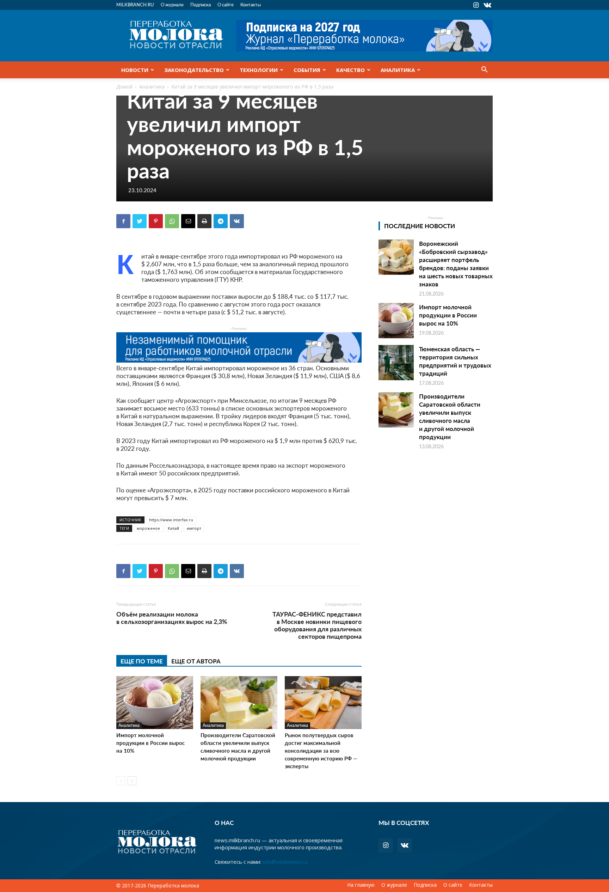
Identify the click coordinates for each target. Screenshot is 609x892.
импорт (194, 528)
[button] (484, 70)
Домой (124, 86)
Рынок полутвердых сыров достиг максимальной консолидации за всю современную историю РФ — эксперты (321, 750)
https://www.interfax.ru (171, 519)
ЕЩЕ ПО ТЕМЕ (142, 661)
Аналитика (398, 69)
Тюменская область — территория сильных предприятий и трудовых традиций (455, 361)
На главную (361, 885)
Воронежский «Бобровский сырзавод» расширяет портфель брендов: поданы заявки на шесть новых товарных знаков (456, 263)
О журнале (172, 4)
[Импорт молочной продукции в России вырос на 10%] (154, 702)
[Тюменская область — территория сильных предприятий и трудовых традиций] (396, 362)
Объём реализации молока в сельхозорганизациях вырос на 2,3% (171, 617)
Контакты (250, 4)
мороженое (148, 528)
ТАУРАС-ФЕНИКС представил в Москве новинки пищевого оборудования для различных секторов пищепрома (317, 625)
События (307, 69)
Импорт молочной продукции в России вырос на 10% (150, 742)
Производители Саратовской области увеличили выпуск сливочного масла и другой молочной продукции (238, 746)
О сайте (225, 4)
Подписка (200, 4)
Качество (350, 69)
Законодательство (194, 69)
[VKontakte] (487, 5)
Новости (134, 69)
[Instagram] (475, 5)
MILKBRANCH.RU (135, 4)
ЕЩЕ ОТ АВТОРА (196, 661)
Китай (173, 528)
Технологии (259, 69)
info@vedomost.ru (285, 861)
